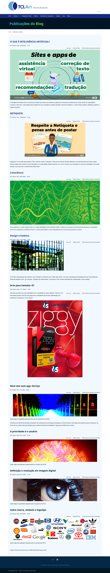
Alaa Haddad (66, 565)
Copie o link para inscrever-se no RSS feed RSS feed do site (28, 550)
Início (10, 32)
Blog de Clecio (76, 48)
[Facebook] (53, 560)
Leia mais (68, 48)
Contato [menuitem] (58, 16)
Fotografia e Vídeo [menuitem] (27, 16)
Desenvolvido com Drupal (45, 565)
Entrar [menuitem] (98, 11)
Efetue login (85, 48)
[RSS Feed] (57, 560)
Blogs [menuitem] (68, 16)
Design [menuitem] (15, 16)
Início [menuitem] (9, 16)
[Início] (20, 6)
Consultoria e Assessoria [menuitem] (46, 16)
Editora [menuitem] (36, 16)
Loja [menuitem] (63, 16)
